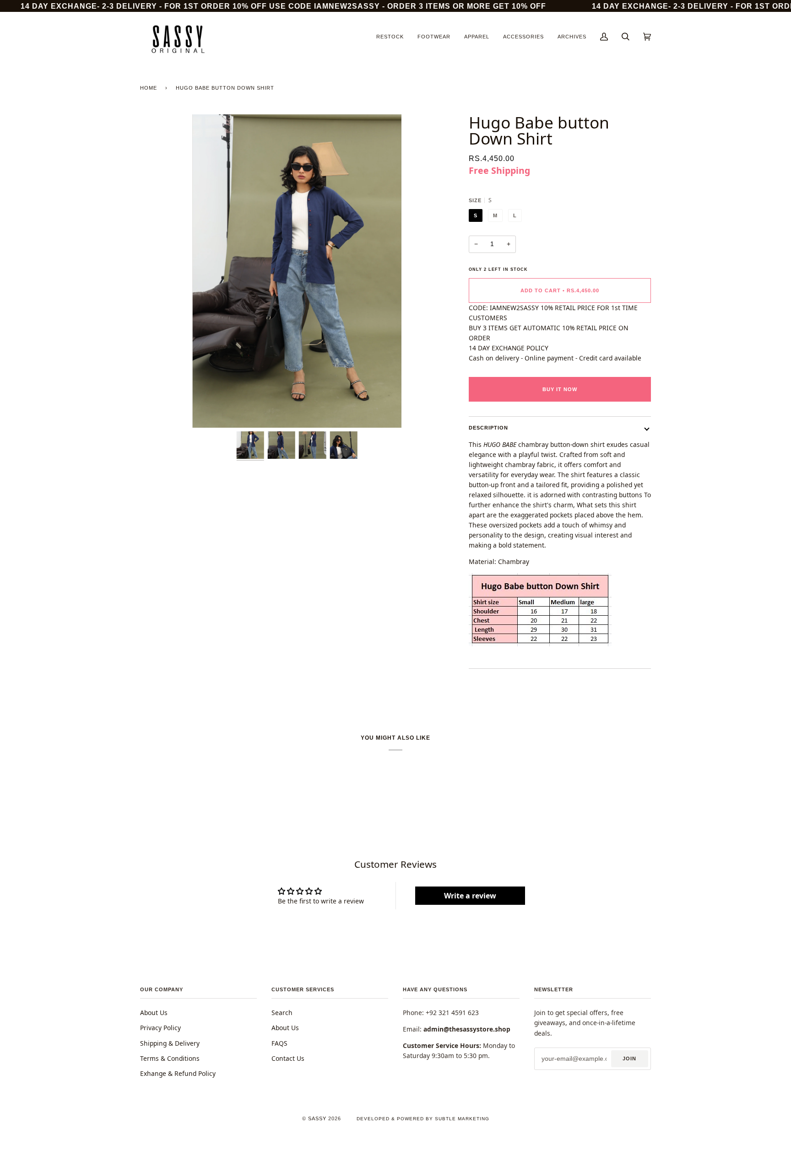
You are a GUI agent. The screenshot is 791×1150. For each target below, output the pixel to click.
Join (629, 1058)
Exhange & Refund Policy (178, 1073)
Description (488, 427)
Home (148, 88)
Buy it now (559, 389)
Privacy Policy (160, 1027)
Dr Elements (63, 1145)
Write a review (470, 896)
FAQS (279, 1043)
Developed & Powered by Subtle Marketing (423, 1118)
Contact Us (287, 1058)
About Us (154, 1012)
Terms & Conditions (170, 1058)
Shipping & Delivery (170, 1043)
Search (282, 1012)
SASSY (317, 1118)
